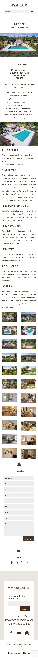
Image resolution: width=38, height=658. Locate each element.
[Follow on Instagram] (27, 633)
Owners (23, 647)
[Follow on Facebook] (11, 633)
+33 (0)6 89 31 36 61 (19, 623)
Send (28, 539)
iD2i (12, 644)
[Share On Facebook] (11, 562)
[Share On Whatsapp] (16, 562)
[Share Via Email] (26, 562)
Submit (25, 609)
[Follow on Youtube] (19, 633)
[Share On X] (21, 562)
